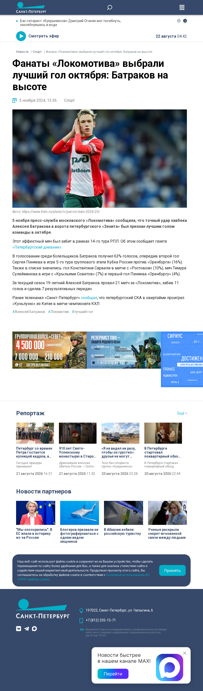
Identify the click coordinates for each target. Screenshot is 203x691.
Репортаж (30, 413)
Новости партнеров (43, 491)
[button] (185, 21)
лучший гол (82, 312)
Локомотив (58, 312)
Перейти (113, 673)
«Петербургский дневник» (36, 247)
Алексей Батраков (28, 312)
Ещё (181, 413)
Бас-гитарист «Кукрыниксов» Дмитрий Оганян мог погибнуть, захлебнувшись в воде (70, 23)
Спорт (69, 100)
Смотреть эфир (43, 36)
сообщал (88, 297)
